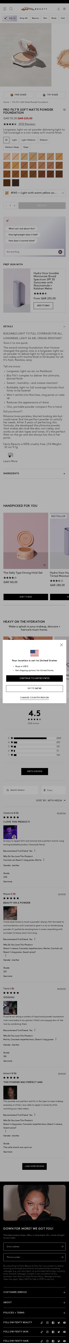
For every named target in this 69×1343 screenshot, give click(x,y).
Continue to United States (35, 678)
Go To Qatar (34, 688)
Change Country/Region (34, 698)
